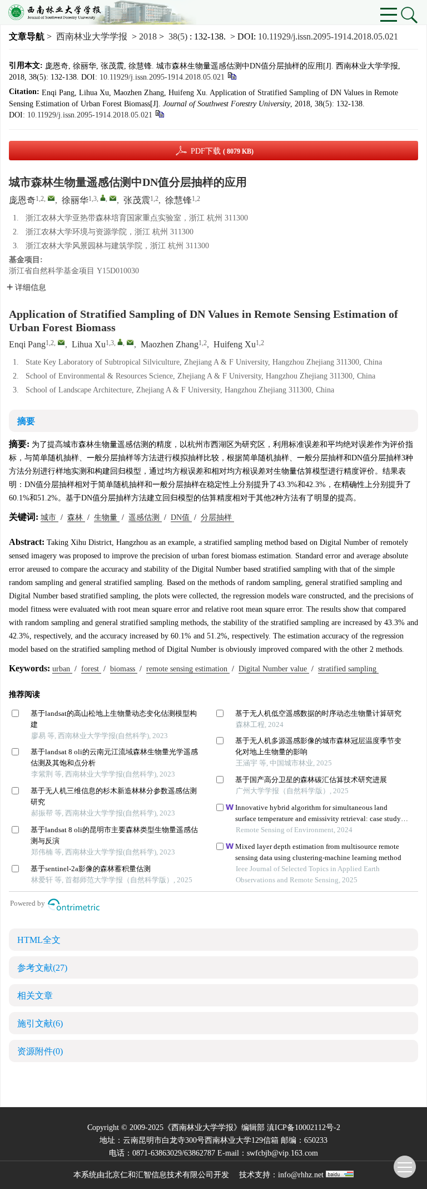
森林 (76, 517)
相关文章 (35, 995)
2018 (148, 36)
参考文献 (42, 967)
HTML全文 (39, 940)
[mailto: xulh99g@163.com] (130, 342)
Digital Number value (274, 669)
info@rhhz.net (301, 1175)
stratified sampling (348, 669)
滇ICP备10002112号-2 (303, 1127)
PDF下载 (222, 151)
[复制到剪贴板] (232, 75)
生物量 (107, 517)
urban (62, 669)
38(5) (179, 36)
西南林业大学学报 (91, 36)
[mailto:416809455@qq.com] (51, 198)
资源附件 (40, 1051)
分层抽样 (217, 517)
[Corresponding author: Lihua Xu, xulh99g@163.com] (120, 341)
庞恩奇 (22, 200)
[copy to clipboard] (159, 113)
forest (91, 669)
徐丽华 (75, 200)
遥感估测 (145, 517)
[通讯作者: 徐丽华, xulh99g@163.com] (103, 197)
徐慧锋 (178, 200)
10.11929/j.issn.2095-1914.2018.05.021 (328, 36)
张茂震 (136, 200)
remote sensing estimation (188, 669)
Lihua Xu (89, 344)
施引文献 (40, 1023)
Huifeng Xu (235, 344)
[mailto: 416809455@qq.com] (61, 342)
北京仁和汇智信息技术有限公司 (159, 1175)
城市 (49, 517)
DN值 (181, 517)
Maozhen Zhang (169, 344)
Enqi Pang (27, 344)
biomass (123, 669)
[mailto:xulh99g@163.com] (113, 198)
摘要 (26, 421)
